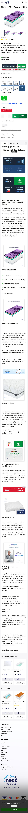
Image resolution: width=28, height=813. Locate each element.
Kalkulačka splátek (8, 110)
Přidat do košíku (21, 116)
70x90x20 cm (6, 682)
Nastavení (14, 806)
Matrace (3, 742)
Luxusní (3, 744)
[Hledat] (22, 2)
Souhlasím (14, 809)
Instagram (5, 769)
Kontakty (3, 735)
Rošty (2, 756)
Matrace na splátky (6, 727)
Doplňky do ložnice (6, 760)
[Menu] (2, 2)
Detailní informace (6, 73)
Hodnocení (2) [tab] (14, 143)
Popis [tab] (4, 143)
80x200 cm (19, 682)
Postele (3, 754)
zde (20, 803)
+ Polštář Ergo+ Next (11, 130)
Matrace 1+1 (4, 752)
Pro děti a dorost (5, 746)
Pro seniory (4, 748)
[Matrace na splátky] (14, 489)
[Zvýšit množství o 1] (9, 116)
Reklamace (4, 733)
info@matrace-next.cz (7, 767)
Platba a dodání (5, 729)
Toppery (3, 758)
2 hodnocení (10, 39)
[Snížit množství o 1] (2, 116)
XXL (2, 750)
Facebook (2, 769)
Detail (8, 679)
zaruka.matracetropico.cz (8, 641)
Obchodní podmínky (6, 731)
